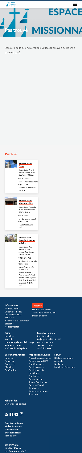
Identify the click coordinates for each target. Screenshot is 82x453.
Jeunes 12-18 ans (45, 345)
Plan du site (11, 435)
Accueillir (58, 361)
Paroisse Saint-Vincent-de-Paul (26, 201)
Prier (7, 333)
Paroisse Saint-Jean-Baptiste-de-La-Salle (27, 240)
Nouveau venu (11, 309)
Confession (10, 364)
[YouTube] (16, 414)
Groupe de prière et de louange (19, 342)
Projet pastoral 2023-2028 (49, 339)
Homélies (9, 336)
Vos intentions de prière (16, 348)
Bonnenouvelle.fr (18, 451)
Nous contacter (12, 327)
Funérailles (10, 370)
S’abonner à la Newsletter (17, 321)
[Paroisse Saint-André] (11, 164)
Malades (9, 367)
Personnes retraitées (38, 391)
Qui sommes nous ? (13, 314)
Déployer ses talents (63, 358)
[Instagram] (21, 414)
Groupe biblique (36, 379)
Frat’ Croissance (36, 364)
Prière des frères (13, 345)
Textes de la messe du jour (44, 313)
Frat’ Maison (34, 376)
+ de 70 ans (34, 373)
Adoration (9, 339)
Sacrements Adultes (15, 354)
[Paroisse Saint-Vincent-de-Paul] (11, 201)
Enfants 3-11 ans (45, 342)
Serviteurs (34, 388)
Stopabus (9, 324)
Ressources (34, 394)
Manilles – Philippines (64, 367)
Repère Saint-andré (38, 382)
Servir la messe (44, 348)
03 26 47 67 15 (24, 178)
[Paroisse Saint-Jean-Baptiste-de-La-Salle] (11, 238)
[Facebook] (11, 414)
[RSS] (6, 414)
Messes (38, 305)
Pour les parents (36, 370)
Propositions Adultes (39, 354)
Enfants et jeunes (46, 333)
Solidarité (58, 364)
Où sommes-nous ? (13, 312)
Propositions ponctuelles (40, 358)
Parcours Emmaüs (37, 385)
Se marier (9, 361)
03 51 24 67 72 (24, 258)
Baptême (9, 358)
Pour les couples (36, 367)
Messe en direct (39, 316)
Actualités (9, 317)
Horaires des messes (41, 309)
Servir (57, 354)
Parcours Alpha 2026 (38, 361)
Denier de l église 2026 (15, 404)
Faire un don (11, 400)
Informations (11, 305)
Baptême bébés (44, 336)
